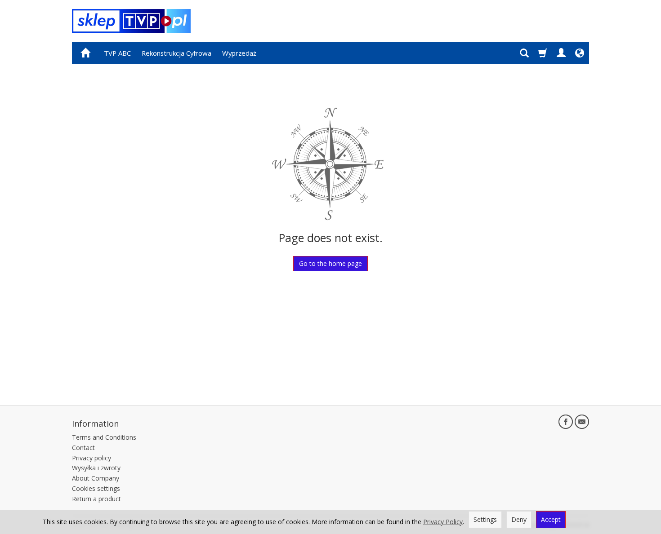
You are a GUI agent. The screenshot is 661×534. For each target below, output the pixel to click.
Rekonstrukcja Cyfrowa (176, 53)
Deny (519, 519)
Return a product (96, 498)
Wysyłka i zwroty (96, 467)
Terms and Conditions (104, 437)
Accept (551, 519)
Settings (485, 519)
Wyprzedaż (239, 53)
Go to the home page (330, 263)
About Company (95, 478)
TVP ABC (117, 53)
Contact (83, 447)
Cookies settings (96, 488)
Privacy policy (91, 458)
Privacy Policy (443, 521)
